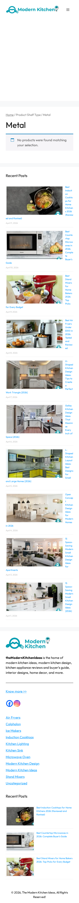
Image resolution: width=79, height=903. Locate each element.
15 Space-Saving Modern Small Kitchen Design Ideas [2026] (69, 597)
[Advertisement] (39, 61)
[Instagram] (17, 703)
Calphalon (13, 724)
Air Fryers (13, 717)
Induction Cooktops (20, 737)
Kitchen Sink (14, 750)
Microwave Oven (18, 757)
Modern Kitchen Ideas (21, 770)
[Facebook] (9, 703)
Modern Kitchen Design (22, 763)
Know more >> (16, 691)
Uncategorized (16, 783)
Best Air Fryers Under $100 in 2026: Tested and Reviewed (69, 334)
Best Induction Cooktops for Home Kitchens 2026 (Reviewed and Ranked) (54, 811)
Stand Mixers (15, 777)
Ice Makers (13, 731)
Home (10, 115)
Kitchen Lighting (17, 744)
